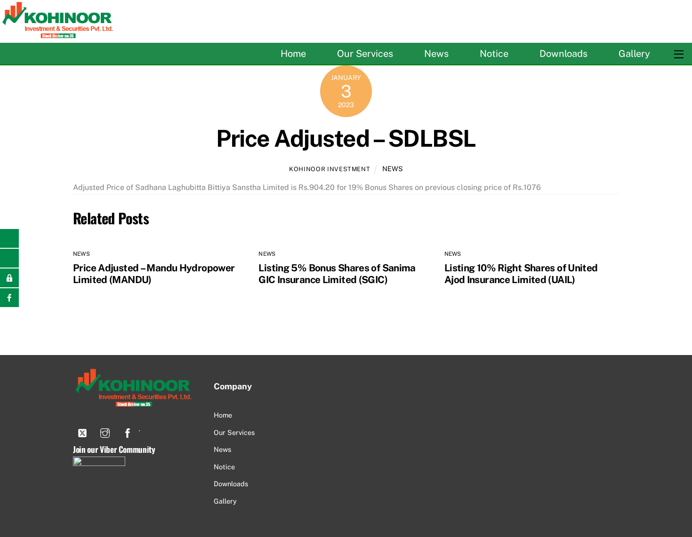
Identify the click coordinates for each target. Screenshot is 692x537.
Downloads (563, 53)
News (436, 53)
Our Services (365, 53)
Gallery (634, 53)
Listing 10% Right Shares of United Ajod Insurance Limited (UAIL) (521, 273)
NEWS (392, 169)
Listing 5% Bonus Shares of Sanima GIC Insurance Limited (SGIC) (336, 273)
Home (293, 53)
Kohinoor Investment (329, 169)
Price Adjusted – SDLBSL (346, 138)
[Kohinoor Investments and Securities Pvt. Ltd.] (59, 34)
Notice (494, 53)
